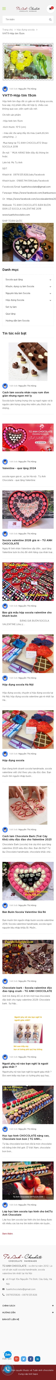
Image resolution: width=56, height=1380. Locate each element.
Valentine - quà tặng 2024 (19, 468)
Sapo (35, 1374)
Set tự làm (11, 307)
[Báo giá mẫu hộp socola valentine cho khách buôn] (28, 581)
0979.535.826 (29, 1295)
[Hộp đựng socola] (28, 729)
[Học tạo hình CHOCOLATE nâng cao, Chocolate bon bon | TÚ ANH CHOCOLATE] (28, 1105)
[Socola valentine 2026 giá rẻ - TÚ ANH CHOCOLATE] (28, 509)
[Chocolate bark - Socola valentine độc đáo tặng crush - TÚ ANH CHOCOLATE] (28, 957)
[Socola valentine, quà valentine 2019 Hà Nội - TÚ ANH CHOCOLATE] (22, 1257)
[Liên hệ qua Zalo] (8, 1355)
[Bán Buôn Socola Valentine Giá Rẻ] (28, 881)
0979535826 (13, 1295)
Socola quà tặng (14, 280)
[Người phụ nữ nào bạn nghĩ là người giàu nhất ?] (28, 1032)
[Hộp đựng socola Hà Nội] (28, 653)
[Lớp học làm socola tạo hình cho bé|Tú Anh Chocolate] (28, 1180)
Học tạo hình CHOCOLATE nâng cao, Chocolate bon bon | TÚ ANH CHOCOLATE (25, 1139)
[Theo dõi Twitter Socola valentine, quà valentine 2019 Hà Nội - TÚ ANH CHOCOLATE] (23, 1359)
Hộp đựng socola (13, 760)
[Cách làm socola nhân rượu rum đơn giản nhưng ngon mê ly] (28, 361)
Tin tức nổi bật (14, 333)
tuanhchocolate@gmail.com (36, 187)
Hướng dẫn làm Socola (17, 321)
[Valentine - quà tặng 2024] (28, 437)
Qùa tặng (10, 314)
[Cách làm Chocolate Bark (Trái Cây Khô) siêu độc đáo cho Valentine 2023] (28, 805)
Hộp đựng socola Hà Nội (18, 685)
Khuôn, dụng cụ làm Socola (20, 286)
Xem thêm (7, 1233)
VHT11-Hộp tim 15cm (19, 95)
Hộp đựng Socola (15, 300)
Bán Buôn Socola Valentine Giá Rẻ (24, 912)
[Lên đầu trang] (48, 1370)
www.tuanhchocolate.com (16, 215)
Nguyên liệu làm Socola (18, 293)
